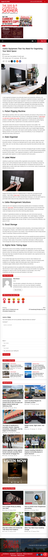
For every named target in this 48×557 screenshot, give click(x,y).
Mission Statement (27, 553)
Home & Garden (13, 363)
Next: (37, 308)
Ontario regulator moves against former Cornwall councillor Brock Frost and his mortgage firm (12, 451)
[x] (39, 555)
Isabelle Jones (28, 531)
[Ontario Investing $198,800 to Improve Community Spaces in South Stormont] (35, 441)
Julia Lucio (27, 429)
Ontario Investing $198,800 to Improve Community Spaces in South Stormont (34, 451)
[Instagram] (41, 555)
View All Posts (17, 289)
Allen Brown (6, 54)
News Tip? (43, 41)
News (4, 45)
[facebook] (37, 555)
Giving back (19, 553)
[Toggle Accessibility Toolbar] (45, 554)
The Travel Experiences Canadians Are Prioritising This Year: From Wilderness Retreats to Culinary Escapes (28, 366)
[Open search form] (35, 41)
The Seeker (5, 407)
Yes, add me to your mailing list (10, 350)
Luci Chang (5, 510)
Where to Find (20, 555)
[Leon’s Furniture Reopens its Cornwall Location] (35, 392)
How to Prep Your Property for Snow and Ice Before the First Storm (5, 374)
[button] (2, 41)
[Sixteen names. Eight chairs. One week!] (35, 417)
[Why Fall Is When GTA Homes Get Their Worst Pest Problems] (12, 519)
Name (4, 340)
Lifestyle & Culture (35, 363)
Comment (5, 322)
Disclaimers (13, 553)
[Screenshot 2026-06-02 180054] (12, 32)
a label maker (16, 195)
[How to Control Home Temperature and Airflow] (35, 498)
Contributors (6, 553)
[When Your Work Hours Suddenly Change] (35, 519)
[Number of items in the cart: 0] (45, 1)
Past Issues (13, 555)
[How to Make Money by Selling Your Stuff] (12, 498)
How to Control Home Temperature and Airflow (5, 366)
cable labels (10, 207)
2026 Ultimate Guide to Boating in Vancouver (28, 374)
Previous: (10, 309)
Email (4, 345)
